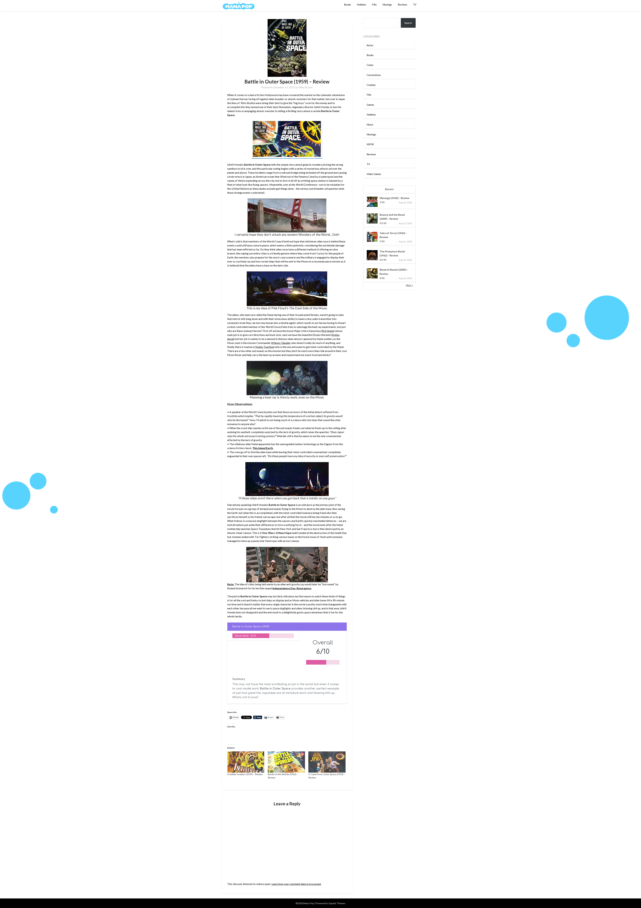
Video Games (374, 173)
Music (370, 124)
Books (347, 4)
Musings (387, 4)
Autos (370, 45)
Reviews (402, 4)
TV (414, 4)
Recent (389, 189)
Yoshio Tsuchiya (264, 346)
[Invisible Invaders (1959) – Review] (245, 762)
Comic (370, 64)
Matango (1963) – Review (394, 197)
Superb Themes (337, 903)
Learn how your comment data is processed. (296, 883)
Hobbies (361, 4)
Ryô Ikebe (328, 330)
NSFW (370, 144)
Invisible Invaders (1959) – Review (245, 774)
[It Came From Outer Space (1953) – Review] (327, 762)
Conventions (374, 74)
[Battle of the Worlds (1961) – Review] (286, 762)
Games (370, 104)
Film (374, 4)
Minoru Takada (280, 342)
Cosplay (371, 84)
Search (408, 22)
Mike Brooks (306, 87)
